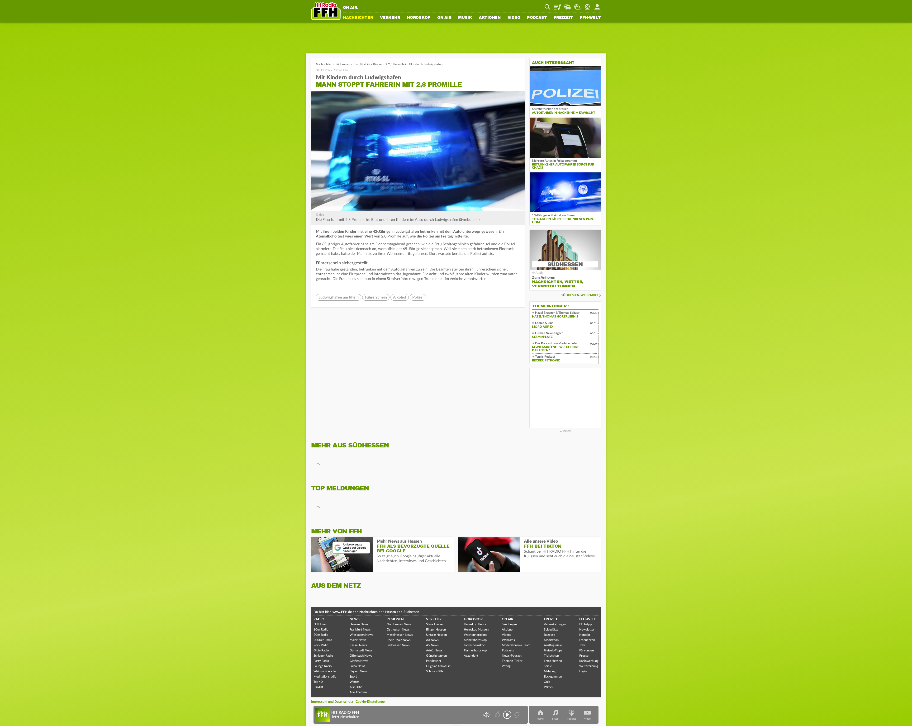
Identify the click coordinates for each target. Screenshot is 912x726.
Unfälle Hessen (436, 634)
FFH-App (585, 624)
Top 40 (318, 681)
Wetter (577, 5)
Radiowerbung (588, 661)
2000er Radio (323, 640)
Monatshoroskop (475, 640)
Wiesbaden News (361, 634)
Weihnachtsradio (325, 671)
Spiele (548, 666)
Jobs (582, 645)
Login (583, 671)
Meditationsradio (325, 676)
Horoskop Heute (475, 624)
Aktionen (490, 18)
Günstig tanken (436, 655)
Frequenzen (587, 640)
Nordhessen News (399, 624)
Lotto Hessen (553, 661)
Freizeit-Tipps (553, 650)
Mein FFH (597, 5)
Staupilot (567, 5)
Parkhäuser (433, 661)
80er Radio (321, 629)
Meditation (551, 640)
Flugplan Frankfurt (438, 666)
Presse (584, 655)
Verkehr (390, 18)
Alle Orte (356, 687)
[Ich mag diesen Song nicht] (516, 715)
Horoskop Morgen (476, 629)
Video (514, 18)
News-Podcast (512, 655)
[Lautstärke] (486, 715)
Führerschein (376, 297)
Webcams (508, 640)
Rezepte (549, 634)
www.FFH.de (342, 612)
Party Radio (321, 661)
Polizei (417, 297)
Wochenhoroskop (475, 634)
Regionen (395, 619)
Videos (506, 634)
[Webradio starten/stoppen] (507, 715)
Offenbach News (361, 655)
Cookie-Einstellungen (371, 701)
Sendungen (509, 624)
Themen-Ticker (549, 306)
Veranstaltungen (555, 624)
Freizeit (563, 18)
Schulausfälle (434, 671)
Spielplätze (551, 629)
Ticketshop (551, 655)
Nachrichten (358, 18)
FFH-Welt (590, 18)
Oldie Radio (321, 650)
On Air (444, 18)
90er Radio (321, 634)
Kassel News (358, 645)
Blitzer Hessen (436, 629)
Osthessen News (398, 629)
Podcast (537, 18)
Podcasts (508, 650)
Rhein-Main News (399, 640)
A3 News (432, 640)
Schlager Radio (323, 655)
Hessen (390, 612)
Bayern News (359, 671)
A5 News (432, 645)
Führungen (586, 650)
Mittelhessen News (400, 634)
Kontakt (584, 634)
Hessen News (359, 624)
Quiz (547, 681)
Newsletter (586, 629)
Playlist (557, 5)
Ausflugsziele (553, 645)
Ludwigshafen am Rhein (338, 297)
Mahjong (550, 671)
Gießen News (359, 661)
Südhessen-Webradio (579, 295)
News (355, 619)
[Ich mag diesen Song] (498, 715)
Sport (353, 676)
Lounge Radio (323, 666)
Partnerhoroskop (475, 650)
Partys (548, 687)
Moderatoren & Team (516, 645)
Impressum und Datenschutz (332, 701)
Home (540, 718)
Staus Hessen (435, 624)
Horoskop (418, 18)
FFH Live (320, 624)
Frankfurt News (360, 629)
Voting (506, 666)
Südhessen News (398, 645)
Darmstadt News (361, 650)
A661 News (434, 650)
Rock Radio (321, 645)
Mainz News (358, 640)
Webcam (587, 5)
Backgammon (553, 676)
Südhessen (343, 64)
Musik (465, 18)
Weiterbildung (588, 666)
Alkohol (399, 297)
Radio (319, 619)
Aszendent (471, 655)
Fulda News (357, 666)
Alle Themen (358, 692)
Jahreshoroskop (474, 645)
